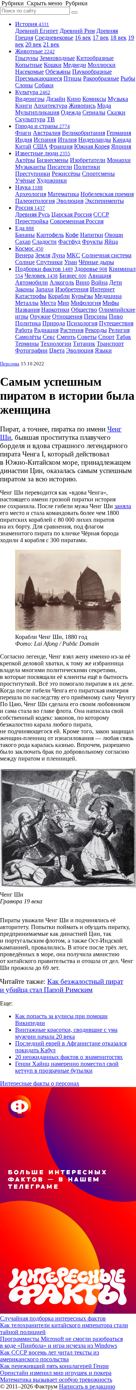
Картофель (50, 235)
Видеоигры (30, 99)
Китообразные (95, 58)
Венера (24, 255)
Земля (42, 255)
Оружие (40, 316)
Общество (84, 309)
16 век (83, 37)
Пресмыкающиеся (38, 78)
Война (99, 282)
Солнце (25, 262)
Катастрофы (30, 296)
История (32, 24)
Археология (30, 194)
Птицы (72, 78)
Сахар (23, 241)
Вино (83, 282)
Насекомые (29, 71)
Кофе (72, 235)
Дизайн (55, 99)
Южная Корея (92, 146)
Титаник (84, 343)
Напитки (91, 235)
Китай (23, 146)
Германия (119, 133)
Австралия (46, 133)
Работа (23, 330)
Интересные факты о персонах (39, 1083)
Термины (27, 343)
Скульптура (30, 119)
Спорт (106, 337)
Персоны (95, 316)
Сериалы (93, 112)
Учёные (25, 180)
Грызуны (26, 58)
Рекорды (96, 330)
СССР (101, 214)
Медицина (108, 296)
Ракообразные (101, 78)
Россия (30, 207)
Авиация (99, 275)
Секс (49, 337)
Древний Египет (36, 31)
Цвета (57, 350)
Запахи (45, 289)
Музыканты (30, 167)
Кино (74, 99)
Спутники (49, 262)
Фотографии (31, 350)
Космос (29, 248)
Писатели (59, 167)
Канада (122, 139)
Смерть (66, 337)
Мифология (86, 303)
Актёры (25, 160)
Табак (123, 337)
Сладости (44, 241)
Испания (45, 139)
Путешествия (116, 323)
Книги (23, 105)
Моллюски (102, 65)
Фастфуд (69, 241)
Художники (52, 180)
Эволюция (69, 201)
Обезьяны (58, 71)
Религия (119, 330)
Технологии (55, 343)
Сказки (116, 112)
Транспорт (110, 343)
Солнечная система (106, 255)
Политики (87, 167)
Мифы (110, 303)
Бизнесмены (52, 160)
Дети (115, 282)
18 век (118, 37)
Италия (67, 139)
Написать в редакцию (87, 1386)
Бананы (25, 235)
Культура (32, 92)
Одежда (71, 112)
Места (48, 303)
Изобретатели (87, 160)
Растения (71, 330)
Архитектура (50, 105)
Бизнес (73, 275)
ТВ (51, 119)
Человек (41, 275)
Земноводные (57, 58)
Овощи (114, 235)
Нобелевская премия (107, 194)
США (40, 146)
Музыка (118, 99)
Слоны (24, 85)
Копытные (28, 65)
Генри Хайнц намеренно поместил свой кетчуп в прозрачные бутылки (67, 1067)
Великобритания (83, 133)
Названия (27, 309)
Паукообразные (92, 71)
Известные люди (42, 153)
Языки (103, 350)
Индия (23, 139)
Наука (29, 187)
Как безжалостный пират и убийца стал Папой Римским (61, 985)
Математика (63, 194)
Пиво (116, 316)
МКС (73, 255)
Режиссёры (66, 173)
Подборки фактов (44, 269)
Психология (81, 323)
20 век (33, 44)
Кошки (53, 65)
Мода (104, 105)
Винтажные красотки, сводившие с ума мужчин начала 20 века (66, 1033)
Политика (28, 323)
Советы (87, 337)
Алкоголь (61, 282)
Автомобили (31, 282)
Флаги (23, 133)
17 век (101, 37)
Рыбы (128, 78)
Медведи (74, 65)
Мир (63, 303)
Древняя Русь (32, 214)
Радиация (46, 330)
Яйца (111, 241)
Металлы (27, 303)
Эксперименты (104, 201)
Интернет (102, 289)
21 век (51, 44)
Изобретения (71, 289)
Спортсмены (98, 173)
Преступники (32, 173)
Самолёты (28, 337)
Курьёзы (82, 296)
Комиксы (94, 99)
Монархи (119, 160)
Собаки (44, 85)
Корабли (59, 296)
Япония (121, 146)
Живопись (82, 105)
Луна (58, 255)
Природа (53, 323)
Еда (24, 228)
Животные (35, 51)
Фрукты (92, 241)
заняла (122, 506)
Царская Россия (71, 214)
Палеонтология (35, 201)
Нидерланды (94, 139)
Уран (70, 262)
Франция (61, 146)
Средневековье (54, 37)
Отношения (67, 316)
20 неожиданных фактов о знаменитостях (69, 1057)
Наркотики (55, 309)
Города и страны (42, 126)
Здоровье (90, 269)
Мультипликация (37, 112)
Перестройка (31, 221)
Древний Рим (77, 31)
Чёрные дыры (96, 262)
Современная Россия (77, 221)
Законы (24, 289)
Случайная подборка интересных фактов (53, 1318)
